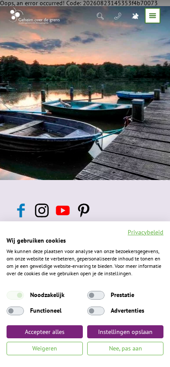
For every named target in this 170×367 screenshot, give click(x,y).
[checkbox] (15, 295)
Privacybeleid (145, 232)
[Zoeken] (101, 15)
